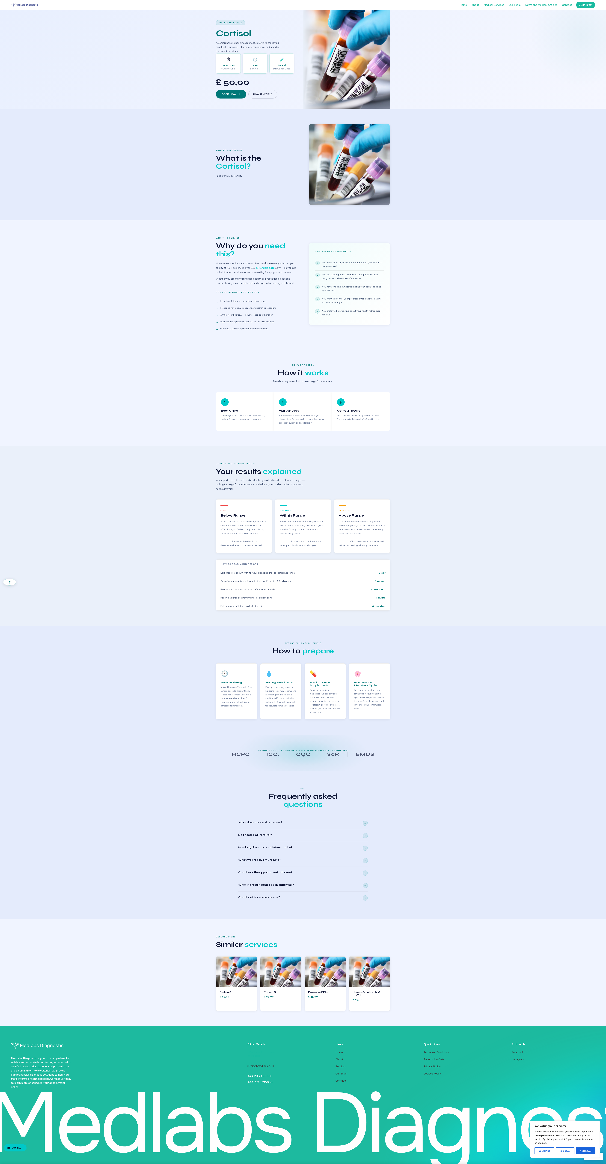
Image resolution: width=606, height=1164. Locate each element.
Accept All (585, 1150)
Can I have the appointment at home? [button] (302, 873)
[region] (565, 1139)
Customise (544, 1150)
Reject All (565, 1150)
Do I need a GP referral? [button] (302, 835)
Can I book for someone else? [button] (302, 898)
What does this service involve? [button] (302, 823)
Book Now (229, 94)
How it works (262, 94)
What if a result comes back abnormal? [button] (302, 885)
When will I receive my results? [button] (302, 860)
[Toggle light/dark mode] (9, 582)
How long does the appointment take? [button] (302, 848)
